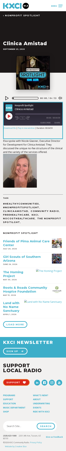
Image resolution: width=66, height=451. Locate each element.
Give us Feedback (54, 437)
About (37, 399)
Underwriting (41, 403)
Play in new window (26, 128)
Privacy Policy (36, 442)
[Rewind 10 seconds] (17, 118)
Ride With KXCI (41, 411)
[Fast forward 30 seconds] (28, 118)
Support (8, 399)
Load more (15, 324)
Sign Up (12, 351)
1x (22, 118)
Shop (6, 411)
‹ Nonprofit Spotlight (21, 15)
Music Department (14, 407)
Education (9, 403)
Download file (10, 128)
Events (37, 407)
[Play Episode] (9, 116)
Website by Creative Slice (16, 446)
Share (57, 122)
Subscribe (45, 122)
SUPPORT (13, 382)
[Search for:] (21, 426)
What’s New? (40, 395)
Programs (9, 395)
